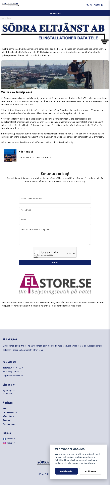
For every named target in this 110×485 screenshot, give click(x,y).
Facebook (11, 438)
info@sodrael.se (14, 371)
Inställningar (91, 471)
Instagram (11, 443)
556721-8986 (16, 375)
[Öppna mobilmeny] (105, 5)
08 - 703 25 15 (96, 5)
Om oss (6, 420)
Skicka (55, 262)
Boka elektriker (55, 13)
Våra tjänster (9, 416)
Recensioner (9, 424)
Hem (2, 18)
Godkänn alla (66, 471)
